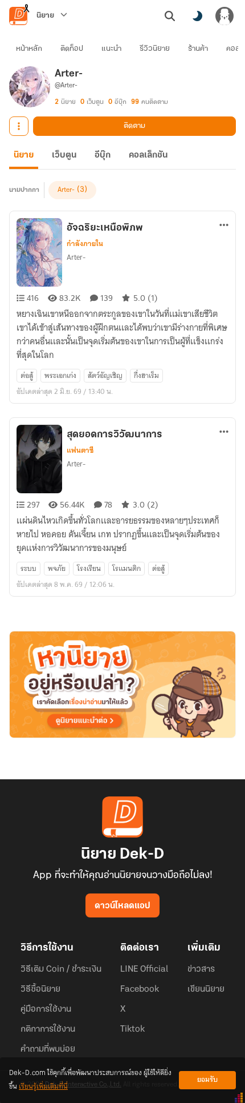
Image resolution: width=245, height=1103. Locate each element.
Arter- (66, 190)
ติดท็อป (71, 49)
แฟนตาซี (80, 450)
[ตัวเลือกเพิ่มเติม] (18, 126)
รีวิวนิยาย (155, 49)
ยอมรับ (207, 1079)
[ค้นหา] (169, 16)
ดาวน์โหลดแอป (122, 906)
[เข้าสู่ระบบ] (224, 16)
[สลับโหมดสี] (197, 16)
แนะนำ (111, 49)
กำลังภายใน (85, 243)
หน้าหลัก (29, 49)
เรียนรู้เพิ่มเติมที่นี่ (43, 1086)
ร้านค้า (198, 49)
